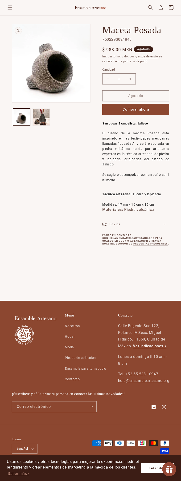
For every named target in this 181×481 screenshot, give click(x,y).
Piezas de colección (80, 358)
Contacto (72, 379)
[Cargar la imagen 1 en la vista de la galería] (21, 117)
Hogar (70, 336)
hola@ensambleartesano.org (143, 380)
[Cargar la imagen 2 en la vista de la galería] (41, 117)
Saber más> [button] (18, 474)
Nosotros (72, 326)
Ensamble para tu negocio (85, 368)
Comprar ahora (136, 109)
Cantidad (108, 69)
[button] (10, 7)
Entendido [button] (158, 468)
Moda (69, 347)
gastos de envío (147, 56)
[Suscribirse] (91, 406)
